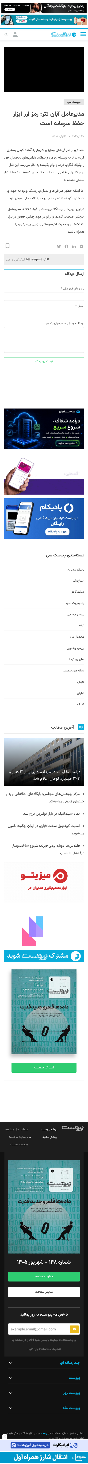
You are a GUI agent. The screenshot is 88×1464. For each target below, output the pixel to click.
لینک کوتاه (18, 259)
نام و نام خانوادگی (73, 288)
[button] (83, 34)
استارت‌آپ (78, 581)
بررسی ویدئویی (75, 614)
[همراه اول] (44, 1457)
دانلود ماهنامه (44, 1276)
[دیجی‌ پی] (44, 8)
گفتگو (55, 136)
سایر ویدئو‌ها (76, 659)
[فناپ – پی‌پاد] (44, 518)
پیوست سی (73, 102)
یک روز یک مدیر (75, 603)
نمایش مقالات (44, 1292)
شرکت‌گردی (77, 592)
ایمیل (81, 306)
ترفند (81, 625)
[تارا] (44, 474)
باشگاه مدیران (76, 569)
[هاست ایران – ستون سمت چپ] (44, 429)
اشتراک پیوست (44, 1067)
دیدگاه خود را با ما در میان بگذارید (64, 323)
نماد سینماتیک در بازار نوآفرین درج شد (51, 814)
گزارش (62, 136)
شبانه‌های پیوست (73, 670)
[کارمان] (44, 926)
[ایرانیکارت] (44, 1445)
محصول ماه (77, 637)
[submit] (74, 1329)
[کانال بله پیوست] (44, 20)
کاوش (80, 682)
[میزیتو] (44, 882)
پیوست (45, 1433)
